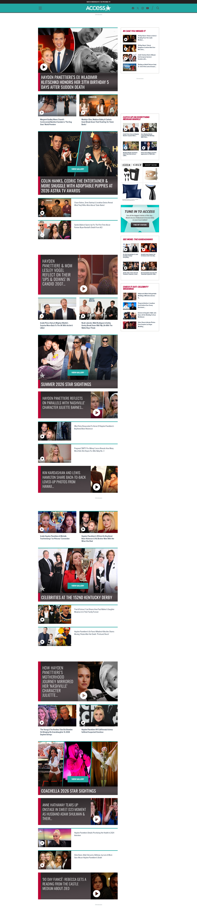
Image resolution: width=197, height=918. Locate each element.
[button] (39, 8)
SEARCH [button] (157, 8)
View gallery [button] (78, 169)
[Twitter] (138, 8)
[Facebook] (133, 8)
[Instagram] (142, 8)
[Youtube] (147, 8)
